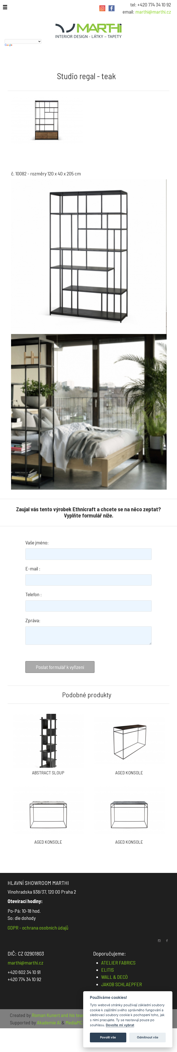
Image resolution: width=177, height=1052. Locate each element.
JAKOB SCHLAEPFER (121, 984)
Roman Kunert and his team (59, 1015)
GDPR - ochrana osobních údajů (38, 927)
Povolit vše (108, 1037)
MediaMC (74, 1022)
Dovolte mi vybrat (120, 1025)
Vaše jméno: (37, 542)
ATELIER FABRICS (118, 962)
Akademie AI (49, 1022)
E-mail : (32, 568)
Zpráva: (32, 620)
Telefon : (33, 594)
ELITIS (107, 970)
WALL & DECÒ (114, 977)
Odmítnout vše (147, 1037)
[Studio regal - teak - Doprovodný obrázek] (89, 257)
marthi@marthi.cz (153, 12)
